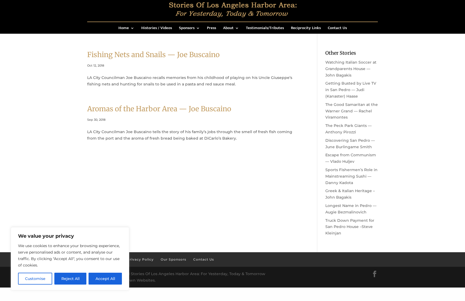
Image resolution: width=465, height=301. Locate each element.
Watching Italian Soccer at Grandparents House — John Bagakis (350, 69)
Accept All (105, 278)
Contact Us (337, 28)
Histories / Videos (156, 28)
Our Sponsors (173, 259)
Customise (35, 278)
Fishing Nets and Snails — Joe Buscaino (153, 54)
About (228, 28)
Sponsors (187, 28)
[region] (70, 258)
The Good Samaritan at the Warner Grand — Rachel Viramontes (351, 111)
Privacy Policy (140, 259)
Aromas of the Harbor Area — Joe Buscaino (159, 108)
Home (123, 28)
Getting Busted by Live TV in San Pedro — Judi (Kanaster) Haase (350, 90)
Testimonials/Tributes (265, 28)
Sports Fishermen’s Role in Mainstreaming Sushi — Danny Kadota (351, 176)
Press (211, 28)
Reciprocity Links (306, 28)
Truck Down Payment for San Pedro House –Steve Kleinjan (349, 227)
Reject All (70, 278)
